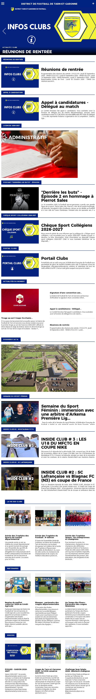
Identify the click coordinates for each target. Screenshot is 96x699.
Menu (4, 3)
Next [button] (91, 29)
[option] (48, 31)
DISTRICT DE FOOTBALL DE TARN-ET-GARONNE (49, 4)
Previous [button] (4, 29)
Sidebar (93, 3)
